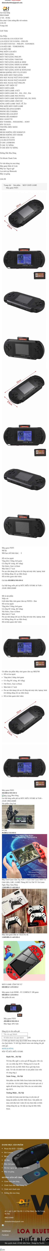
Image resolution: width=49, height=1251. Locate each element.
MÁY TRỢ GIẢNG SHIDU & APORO (14, 65)
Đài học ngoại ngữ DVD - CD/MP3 (17, 1168)
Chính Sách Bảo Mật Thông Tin (15, 1185)
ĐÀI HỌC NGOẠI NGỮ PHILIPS (12, 83)
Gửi (29, 1037)
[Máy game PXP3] (24, 767)
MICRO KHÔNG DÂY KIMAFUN (12, 132)
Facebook (5, 1235)
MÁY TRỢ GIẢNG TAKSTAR (11, 59)
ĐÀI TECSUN (5, 124)
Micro (6, 1156)
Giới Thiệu (4, 31)
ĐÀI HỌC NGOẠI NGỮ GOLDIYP (13, 80)
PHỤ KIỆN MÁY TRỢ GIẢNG (11, 75)
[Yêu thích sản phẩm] (20, 553)
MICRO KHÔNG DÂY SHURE (11, 135)
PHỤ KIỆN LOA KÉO (8, 52)
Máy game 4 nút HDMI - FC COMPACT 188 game (20, 992)
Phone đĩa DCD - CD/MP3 (13, 1149)
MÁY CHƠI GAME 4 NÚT (10, 91)
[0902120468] (0, 1247)
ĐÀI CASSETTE (6, 119)
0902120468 (4, 15)
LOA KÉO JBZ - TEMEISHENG (12, 46)
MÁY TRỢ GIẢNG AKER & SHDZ (13, 62)
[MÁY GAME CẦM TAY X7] (24, 961)
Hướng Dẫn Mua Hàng (8, 153)
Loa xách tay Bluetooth (8, 171)
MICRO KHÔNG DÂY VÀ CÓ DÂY (13, 72)
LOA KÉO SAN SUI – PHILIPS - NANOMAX (17, 44)
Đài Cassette (8, 1152)
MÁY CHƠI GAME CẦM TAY (11, 101)
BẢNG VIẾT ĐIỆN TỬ (8, 85)
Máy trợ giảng (5, 174)
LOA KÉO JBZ (5, 49)
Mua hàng (14, 795)
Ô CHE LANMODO (7, 143)
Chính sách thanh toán (12, 1189)
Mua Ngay (7, 1024)
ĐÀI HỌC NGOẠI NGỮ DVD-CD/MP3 (14, 78)
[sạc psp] (18, 817)
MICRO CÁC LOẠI (7, 137)
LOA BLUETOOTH (7, 140)
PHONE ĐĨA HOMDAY (9, 117)
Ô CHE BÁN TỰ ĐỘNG (9, 148)
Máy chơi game (9, 1164)
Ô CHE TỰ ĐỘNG (7, 145)
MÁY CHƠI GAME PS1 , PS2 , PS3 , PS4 (15, 93)
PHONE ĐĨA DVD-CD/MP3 (10, 109)
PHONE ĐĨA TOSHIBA (9, 111)
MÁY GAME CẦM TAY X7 (12, 984)
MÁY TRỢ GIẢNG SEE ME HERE (13, 67)
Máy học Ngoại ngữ (7, 169)
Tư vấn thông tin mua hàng (9, 163)
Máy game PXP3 (8, 790)
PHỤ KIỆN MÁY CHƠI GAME (11, 106)
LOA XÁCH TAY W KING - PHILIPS (14, 41)
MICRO (3, 130)
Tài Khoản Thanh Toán (8, 158)
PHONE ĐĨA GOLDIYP (9, 114)
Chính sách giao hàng (11, 1181)
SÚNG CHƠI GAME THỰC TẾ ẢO (13, 104)
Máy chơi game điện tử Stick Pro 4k (15, 935)
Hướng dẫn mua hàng (11, 1193)
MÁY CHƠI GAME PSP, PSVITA (12, 96)
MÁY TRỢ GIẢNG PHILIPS (10, 57)
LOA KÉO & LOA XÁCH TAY (11, 39)
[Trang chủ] (6, 9)
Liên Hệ (3, 179)
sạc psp (4, 830)
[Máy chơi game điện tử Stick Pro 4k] (24, 911)
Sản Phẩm (3, 36)
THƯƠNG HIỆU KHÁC (9, 127)
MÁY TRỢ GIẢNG (7, 54)
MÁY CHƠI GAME (7, 88)
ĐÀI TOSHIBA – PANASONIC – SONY (15, 122)
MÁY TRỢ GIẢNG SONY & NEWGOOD (15, 70)
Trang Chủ (4, 26)
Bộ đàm (7, 1160)
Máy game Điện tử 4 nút (8, 166)
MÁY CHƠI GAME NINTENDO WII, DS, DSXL (18, 98)
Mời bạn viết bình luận (10, 553)
